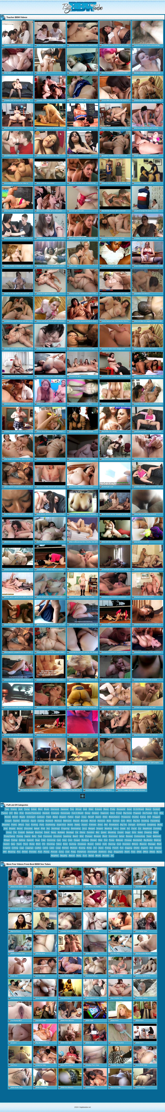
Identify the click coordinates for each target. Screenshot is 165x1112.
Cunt (119, 844)
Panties (5, 813)
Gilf (11, 813)
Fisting (108, 848)
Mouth (98, 856)
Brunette (84, 821)
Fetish (46, 832)
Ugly (13, 844)
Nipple (22, 817)
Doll (149, 817)
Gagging (128, 848)
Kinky (89, 848)
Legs (22, 848)
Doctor (19, 829)
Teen (7, 809)
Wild (81, 836)
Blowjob (97, 836)
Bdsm (156, 832)
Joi (112, 856)
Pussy (111, 840)
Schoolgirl (31, 817)
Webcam (119, 840)
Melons (135, 844)
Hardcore (101, 821)
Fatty (43, 840)
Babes (55, 817)
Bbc (97, 832)
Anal (85, 809)
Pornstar (32, 852)
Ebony (82, 832)
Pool (40, 852)
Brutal (46, 809)
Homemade (65, 813)
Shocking (51, 844)
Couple (120, 832)
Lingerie (6, 848)
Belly (34, 836)
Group (8, 832)
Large (58, 848)
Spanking (67, 836)
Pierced (54, 852)
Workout (58, 821)
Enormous (113, 836)
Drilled (24, 852)
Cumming (51, 840)
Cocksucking (139, 836)
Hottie (140, 832)
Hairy (112, 813)
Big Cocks (127, 813)
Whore (21, 825)
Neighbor (55, 856)
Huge (37, 840)
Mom (40, 809)
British (15, 817)
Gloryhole (57, 836)
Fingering (65, 829)
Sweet (122, 829)
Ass (48, 829)
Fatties (70, 817)
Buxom (90, 844)
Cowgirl (8, 821)
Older (91, 809)
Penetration (113, 825)
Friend (119, 813)
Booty (32, 844)
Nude (109, 821)
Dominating (75, 829)
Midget (7, 840)
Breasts (12, 829)
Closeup (128, 840)
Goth (105, 844)
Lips (59, 840)
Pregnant (137, 813)
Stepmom (104, 813)
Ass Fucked (147, 813)
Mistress (73, 848)
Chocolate (28, 829)
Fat (77, 832)
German (116, 821)
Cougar (77, 840)
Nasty (79, 856)
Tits (14, 832)
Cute (67, 852)
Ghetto (136, 848)
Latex (52, 848)
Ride (100, 840)
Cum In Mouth (77, 813)
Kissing (82, 848)
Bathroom (67, 821)
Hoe (151, 848)
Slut (105, 840)
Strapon (100, 829)
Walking (157, 840)
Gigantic (144, 848)
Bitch (38, 844)
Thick (25, 844)
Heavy (53, 832)
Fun (121, 848)
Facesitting (155, 821)
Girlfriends (141, 825)
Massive (143, 844)
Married (93, 821)
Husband (49, 821)
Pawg (73, 852)
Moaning (11, 852)
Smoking (145, 821)
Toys (27, 825)
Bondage (70, 832)
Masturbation (114, 817)
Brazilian (38, 832)
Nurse (159, 852)
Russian (129, 836)
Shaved (76, 821)
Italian (121, 836)
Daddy (77, 825)
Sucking (72, 844)
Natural (72, 856)
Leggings (29, 848)
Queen (103, 832)
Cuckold (156, 809)
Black (105, 836)
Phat (43, 829)
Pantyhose (81, 852)
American (25, 821)
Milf (4, 852)
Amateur (95, 813)
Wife (161, 813)
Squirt (33, 821)
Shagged (156, 817)
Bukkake (61, 832)
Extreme (98, 809)
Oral (5, 829)
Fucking (34, 825)
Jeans (101, 848)
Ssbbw (98, 844)
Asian (129, 809)
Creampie (55, 813)
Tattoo (58, 844)
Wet (105, 825)
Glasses (158, 848)
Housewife (121, 809)
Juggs (127, 832)
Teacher (16, 821)
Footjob (21, 832)
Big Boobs (148, 840)
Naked (36, 829)
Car (139, 829)
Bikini (129, 821)
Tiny (72, 809)
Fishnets (92, 825)
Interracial (55, 809)
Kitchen (65, 848)
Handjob (46, 813)
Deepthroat (147, 829)
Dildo (105, 817)
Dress (100, 825)
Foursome (48, 836)
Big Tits (123, 825)
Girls (134, 832)
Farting (14, 840)
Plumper (88, 836)
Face (133, 852)
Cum (70, 840)
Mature (148, 809)
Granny (14, 809)
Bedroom (156, 836)
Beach (75, 836)
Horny (116, 829)
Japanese (64, 809)
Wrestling (112, 832)
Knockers (126, 844)
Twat (40, 836)
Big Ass (136, 821)
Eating (143, 817)
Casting (41, 821)
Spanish (30, 840)
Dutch (127, 852)
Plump (46, 852)
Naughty (63, 856)
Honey (87, 813)
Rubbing (85, 840)
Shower (93, 840)
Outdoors (102, 852)
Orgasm (63, 817)
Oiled (139, 852)
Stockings (56, 829)
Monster (106, 856)
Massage (151, 844)
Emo (156, 813)
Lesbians (40, 817)
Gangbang (151, 825)
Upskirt (6, 844)
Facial (134, 829)
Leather (38, 848)
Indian (33, 809)
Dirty (21, 813)
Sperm (98, 817)
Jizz (95, 848)
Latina (45, 848)
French (115, 848)
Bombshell (137, 840)
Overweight (92, 852)
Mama (106, 809)
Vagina (27, 836)
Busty (160, 825)
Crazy (84, 817)
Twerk (19, 844)
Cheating (148, 832)
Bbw (16, 813)
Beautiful (6, 825)
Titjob (48, 817)
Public (14, 825)
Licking (15, 848)
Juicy (84, 829)
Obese (152, 852)
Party (42, 825)
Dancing (112, 844)
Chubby (135, 817)
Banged (92, 829)
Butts (65, 844)
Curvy (61, 852)
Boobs (70, 825)
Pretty (112, 809)
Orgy (110, 852)
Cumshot (157, 829)
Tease (149, 836)
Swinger (132, 825)
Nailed (91, 856)
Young (26, 809)
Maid (159, 844)
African (78, 809)
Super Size (61, 825)
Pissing (20, 836)
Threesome (125, 817)
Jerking (22, 840)
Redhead (29, 832)
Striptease (82, 844)
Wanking (108, 829)
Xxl (128, 829)
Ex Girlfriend (139, 809)
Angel (77, 817)
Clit (43, 844)
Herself (91, 817)
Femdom (90, 832)
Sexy (64, 840)
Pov (18, 852)
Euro (85, 856)
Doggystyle (118, 852)
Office (145, 852)
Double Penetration (33, 813)
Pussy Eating (9, 836)
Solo (123, 821)
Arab (20, 809)
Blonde (8, 817)
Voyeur (84, 825)
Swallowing (50, 825)
